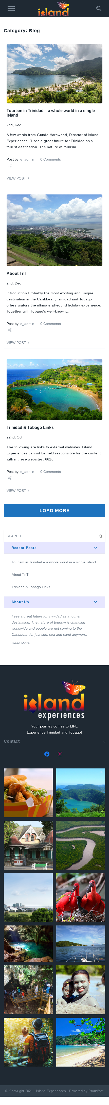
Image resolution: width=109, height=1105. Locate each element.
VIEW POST (16, 178)
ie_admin (27, 159)
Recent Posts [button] (24, 548)
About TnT (17, 273)
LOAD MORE (55, 510)
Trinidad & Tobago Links (30, 427)
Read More (21, 643)
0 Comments (50, 159)
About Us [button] (20, 602)
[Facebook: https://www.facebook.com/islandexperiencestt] (46, 754)
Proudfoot (95, 1091)
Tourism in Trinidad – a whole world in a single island (54, 562)
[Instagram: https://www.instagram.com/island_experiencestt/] (60, 754)
